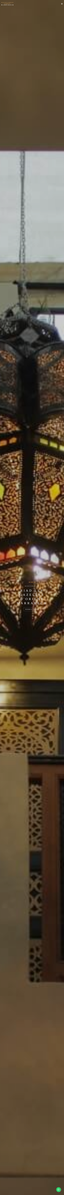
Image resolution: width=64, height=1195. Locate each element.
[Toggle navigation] (62, 4)
